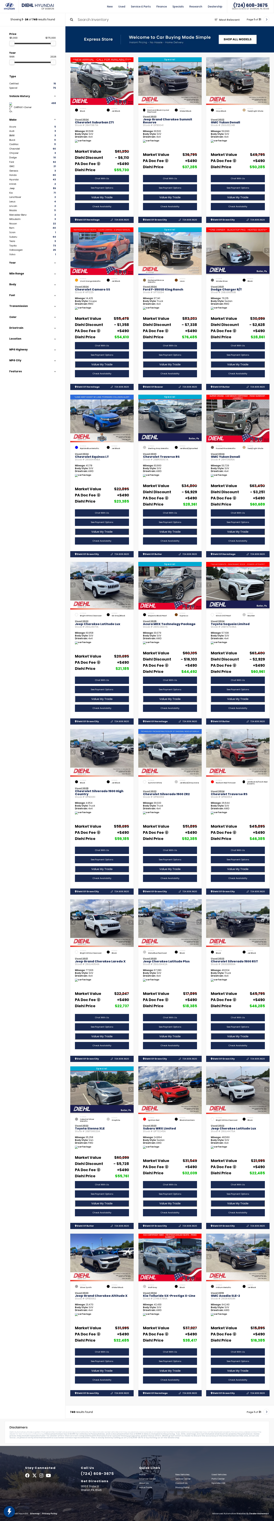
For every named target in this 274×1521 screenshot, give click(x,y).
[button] (131, 80)
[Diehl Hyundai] (9, 6)
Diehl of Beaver (153, 387)
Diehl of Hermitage (88, 219)
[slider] (12, 43)
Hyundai (38, 6)
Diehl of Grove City (155, 219)
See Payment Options (102, 187)
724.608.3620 (121, 219)
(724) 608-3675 (250, 5)
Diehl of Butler (221, 387)
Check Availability (101, 206)
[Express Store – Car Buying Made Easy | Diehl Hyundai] (169, 39)
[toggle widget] (9, 1511)
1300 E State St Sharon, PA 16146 (250, 9)
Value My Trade (102, 197)
